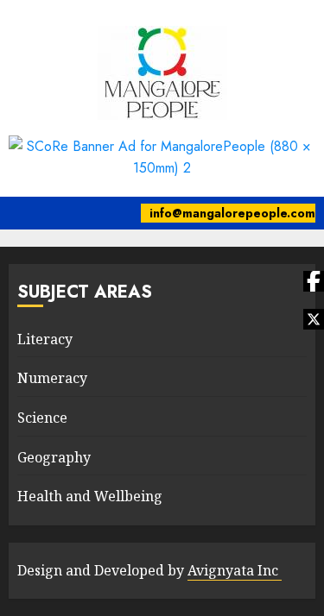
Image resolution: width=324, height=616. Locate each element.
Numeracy (52, 377)
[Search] (117, 213)
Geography (54, 457)
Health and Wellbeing (89, 496)
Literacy (45, 339)
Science (42, 417)
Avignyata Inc (234, 570)
